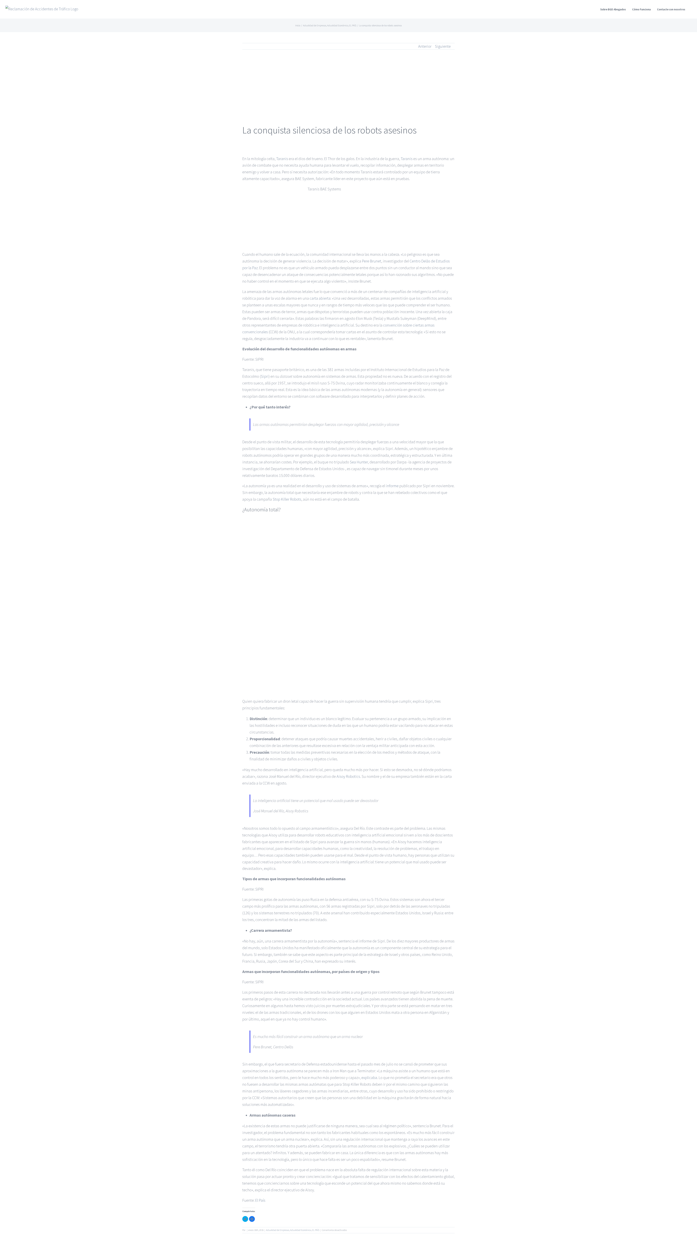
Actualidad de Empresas (277, 1230)
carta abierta (320, 298)
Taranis (282, 158)
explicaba (369, 1077)
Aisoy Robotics (348, 776)
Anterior (424, 46)
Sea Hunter (359, 462)
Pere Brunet (371, 261)
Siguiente (443, 46)
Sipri (265, 376)
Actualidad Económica (300, 1230)
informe (392, 485)
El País (260, 1200)
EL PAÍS (315, 1230)
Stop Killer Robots (287, 499)
